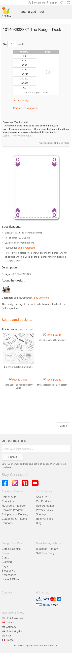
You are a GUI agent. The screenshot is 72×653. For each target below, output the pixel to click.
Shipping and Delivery (15, 514)
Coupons (7, 523)
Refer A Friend (44, 518)
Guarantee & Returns (14, 518)
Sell (41, 11)
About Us (41, 497)
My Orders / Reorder (14, 505)
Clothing (7, 562)
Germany (11, 626)
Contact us (8, 501)
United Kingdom (14, 631)
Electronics (8, 570)
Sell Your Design (46, 553)
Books (5, 553)
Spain (9, 635)
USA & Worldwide (15, 618)
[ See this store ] (41, 297)
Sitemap (41, 514)
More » (63, 425)
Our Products (44, 501)
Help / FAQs (9, 497)
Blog (39, 523)
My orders (39, 2)
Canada (10, 622)
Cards (5, 557)
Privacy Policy (44, 510)
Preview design (21, 100)
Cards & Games (11, 548)
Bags (5, 566)
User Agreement (45, 505)
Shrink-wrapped (26, 247)
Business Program (47, 548)
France (10, 639)
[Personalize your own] (25, 108)
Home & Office (10, 579)
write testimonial (47, 143)
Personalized (27, 11)
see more (64, 143)
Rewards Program (12, 510)
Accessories (9, 575)
